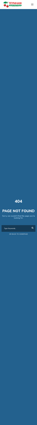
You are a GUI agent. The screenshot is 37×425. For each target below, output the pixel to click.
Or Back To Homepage (18, 234)
